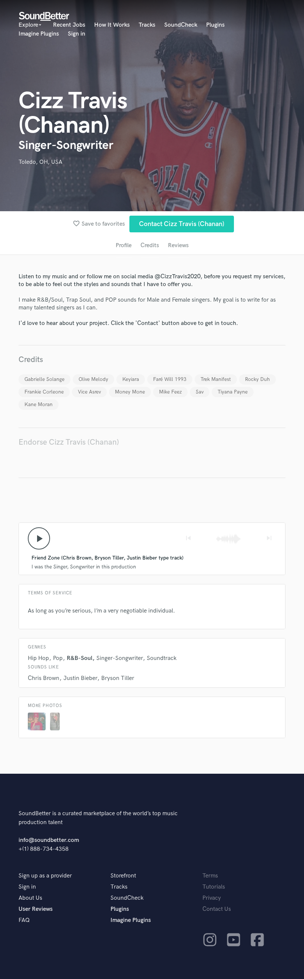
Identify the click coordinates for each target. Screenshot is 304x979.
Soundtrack (161, 658)
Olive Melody (93, 379)
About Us (30, 898)
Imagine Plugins (39, 33)
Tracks (147, 25)
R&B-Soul (79, 658)
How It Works (112, 25)
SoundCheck (180, 25)
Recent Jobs (69, 25)
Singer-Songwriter (119, 658)
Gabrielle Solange (44, 379)
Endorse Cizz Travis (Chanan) (69, 442)
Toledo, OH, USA (40, 162)
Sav (200, 392)
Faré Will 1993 (169, 379)
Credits (150, 245)
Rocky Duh (257, 379)
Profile (124, 245)
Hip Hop (38, 658)
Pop (58, 658)
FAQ (24, 920)
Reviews (178, 245)
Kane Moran (38, 404)
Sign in (76, 33)
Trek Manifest (216, 379)
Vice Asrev (89, 392)
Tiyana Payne (233, 392)
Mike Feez (170, 392)
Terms (210, 875)
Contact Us (216, 909)
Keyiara (130, 379)
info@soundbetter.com (49, 840)
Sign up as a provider (45, 875)
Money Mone (130, 392)
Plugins (215, 25)
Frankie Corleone (44, 392)
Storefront (123, 875)
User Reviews (36, 909)
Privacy (211, 898)
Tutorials (213, 886)
